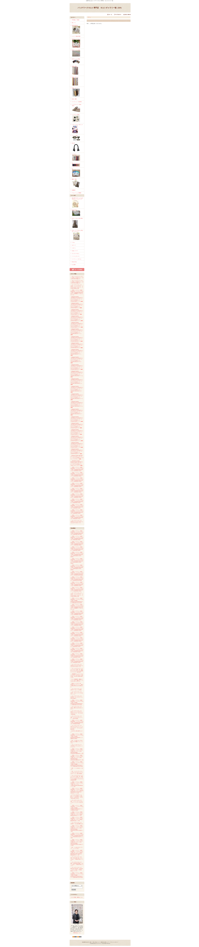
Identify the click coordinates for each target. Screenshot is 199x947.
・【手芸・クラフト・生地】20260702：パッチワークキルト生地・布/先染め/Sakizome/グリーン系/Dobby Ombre (77, 543)
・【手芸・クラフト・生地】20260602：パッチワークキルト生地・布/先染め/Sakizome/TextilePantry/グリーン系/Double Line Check (77, 875)
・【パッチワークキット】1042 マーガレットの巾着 (76, 689)
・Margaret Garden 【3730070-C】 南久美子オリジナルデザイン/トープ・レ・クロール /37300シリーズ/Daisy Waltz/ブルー (77, 312)
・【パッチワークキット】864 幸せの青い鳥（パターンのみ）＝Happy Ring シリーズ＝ (77, 858)
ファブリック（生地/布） (77, 101)
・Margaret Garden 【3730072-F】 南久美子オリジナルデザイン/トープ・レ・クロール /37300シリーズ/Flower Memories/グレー (77, 411)
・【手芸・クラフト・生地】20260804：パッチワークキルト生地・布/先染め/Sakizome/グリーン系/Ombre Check (77, 485)
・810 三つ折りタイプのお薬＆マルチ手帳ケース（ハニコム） (77, 741)
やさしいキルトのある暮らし (77, 219)
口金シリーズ (75, 250)
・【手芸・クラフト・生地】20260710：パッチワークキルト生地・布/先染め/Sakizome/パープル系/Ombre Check (77, 589)
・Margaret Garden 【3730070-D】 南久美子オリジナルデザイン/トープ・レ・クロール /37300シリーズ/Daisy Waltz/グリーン (77, 318)
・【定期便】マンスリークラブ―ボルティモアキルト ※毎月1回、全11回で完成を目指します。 (77, 675)
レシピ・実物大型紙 (76, 36)
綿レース (74, 22)
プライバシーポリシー (114, 942)
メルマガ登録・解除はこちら (77, 897)
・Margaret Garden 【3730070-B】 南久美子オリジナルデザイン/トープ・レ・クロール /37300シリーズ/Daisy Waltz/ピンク (77, 305)
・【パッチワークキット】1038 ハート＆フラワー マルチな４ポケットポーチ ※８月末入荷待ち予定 (77, 286)
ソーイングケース (75, 256)
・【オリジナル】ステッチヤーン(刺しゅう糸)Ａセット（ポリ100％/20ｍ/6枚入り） (77, 277)
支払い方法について (96, 942)
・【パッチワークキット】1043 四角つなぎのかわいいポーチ (77, 707)
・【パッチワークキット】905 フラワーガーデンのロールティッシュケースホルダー (77, 802)
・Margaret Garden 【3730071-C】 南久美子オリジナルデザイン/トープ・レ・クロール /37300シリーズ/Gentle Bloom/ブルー (77, 345)
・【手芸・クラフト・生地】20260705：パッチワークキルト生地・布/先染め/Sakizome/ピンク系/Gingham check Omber (77, 561)
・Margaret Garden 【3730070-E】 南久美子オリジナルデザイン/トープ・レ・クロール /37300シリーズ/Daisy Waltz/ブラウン (77, 325)
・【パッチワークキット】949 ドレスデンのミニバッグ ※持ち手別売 (76, 717)
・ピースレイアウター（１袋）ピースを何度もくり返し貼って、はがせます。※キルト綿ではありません (77, 796)
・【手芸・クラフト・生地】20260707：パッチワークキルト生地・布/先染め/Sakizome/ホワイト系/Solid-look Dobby (77, 573)
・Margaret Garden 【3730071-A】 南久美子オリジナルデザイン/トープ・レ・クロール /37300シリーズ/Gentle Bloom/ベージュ (77, 331)
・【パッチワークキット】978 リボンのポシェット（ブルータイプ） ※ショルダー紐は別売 (77, 727)
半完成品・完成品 (75, 19)
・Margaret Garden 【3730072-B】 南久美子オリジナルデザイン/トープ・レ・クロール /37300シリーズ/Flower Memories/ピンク (77, 381)
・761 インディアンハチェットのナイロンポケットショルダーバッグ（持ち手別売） (77, 772)
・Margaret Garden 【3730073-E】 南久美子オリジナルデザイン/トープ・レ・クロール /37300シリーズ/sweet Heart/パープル (77, 445)
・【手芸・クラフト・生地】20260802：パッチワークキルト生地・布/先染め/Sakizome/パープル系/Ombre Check (77, 474)
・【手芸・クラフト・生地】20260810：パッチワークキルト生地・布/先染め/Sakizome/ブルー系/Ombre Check (77, 517)
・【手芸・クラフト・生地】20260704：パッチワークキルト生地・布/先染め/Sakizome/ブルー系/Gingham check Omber (77, 554)
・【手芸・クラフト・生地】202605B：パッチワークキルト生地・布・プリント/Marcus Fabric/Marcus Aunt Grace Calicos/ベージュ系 (77, 791)
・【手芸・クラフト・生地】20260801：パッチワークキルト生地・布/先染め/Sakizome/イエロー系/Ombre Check (77, 469)
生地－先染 (74, 66)
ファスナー (74, 154)
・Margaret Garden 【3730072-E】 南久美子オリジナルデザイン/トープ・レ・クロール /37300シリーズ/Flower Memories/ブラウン (77, 404)
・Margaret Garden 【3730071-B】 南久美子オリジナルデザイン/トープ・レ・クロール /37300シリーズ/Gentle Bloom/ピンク (77, 339)
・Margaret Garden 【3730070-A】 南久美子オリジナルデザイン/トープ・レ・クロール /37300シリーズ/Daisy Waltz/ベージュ (77, 299)
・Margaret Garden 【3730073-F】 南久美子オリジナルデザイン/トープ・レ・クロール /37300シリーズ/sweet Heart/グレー (77, 451)
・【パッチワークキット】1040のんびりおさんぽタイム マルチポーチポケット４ (77, 521)
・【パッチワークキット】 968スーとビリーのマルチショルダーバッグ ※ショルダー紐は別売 (77, 712)
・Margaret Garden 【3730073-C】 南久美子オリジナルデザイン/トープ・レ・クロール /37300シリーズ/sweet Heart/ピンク (77, 432)
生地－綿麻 (74, 99)
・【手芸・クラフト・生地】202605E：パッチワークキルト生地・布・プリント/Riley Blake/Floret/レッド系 (77, 819)
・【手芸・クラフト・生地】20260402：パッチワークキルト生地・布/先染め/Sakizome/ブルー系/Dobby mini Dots (77, 532)
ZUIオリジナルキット (76, 39)
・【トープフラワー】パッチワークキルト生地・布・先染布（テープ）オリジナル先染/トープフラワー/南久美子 (77, 670)
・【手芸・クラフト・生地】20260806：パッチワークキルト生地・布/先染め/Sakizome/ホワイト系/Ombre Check (77, 495)
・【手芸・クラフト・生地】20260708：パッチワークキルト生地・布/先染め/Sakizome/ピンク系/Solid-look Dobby (77, 578)
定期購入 (74, 190)
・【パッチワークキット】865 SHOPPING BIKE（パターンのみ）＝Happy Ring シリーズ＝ (77, 864)
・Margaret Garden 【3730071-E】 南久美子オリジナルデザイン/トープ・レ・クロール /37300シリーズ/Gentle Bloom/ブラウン (77, 359)
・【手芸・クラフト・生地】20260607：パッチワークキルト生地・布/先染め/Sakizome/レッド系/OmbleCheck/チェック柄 (77, 835)
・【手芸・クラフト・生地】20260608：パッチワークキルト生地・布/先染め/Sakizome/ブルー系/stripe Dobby (77, 722)
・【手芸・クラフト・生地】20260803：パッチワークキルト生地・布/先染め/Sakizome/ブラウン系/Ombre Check (77, 479)
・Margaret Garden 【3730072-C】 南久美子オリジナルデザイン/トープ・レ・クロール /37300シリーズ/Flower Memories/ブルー (77, 388)
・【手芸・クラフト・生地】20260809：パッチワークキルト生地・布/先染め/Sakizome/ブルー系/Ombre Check (77, 511)
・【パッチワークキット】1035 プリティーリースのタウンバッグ (77, 693)
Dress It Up (74, 261)
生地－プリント (75, 77)
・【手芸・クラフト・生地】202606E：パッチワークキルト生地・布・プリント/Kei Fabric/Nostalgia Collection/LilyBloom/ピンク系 (77, 751)
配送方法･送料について (105, 942)
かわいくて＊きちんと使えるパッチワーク (77, 231)
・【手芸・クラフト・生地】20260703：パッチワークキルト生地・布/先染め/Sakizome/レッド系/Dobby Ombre (77, 548)
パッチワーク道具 (75, 114)
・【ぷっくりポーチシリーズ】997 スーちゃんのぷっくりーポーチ (77, 746)
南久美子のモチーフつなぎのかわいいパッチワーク (77, 198)
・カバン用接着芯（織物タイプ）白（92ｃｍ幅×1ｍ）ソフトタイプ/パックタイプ (77, 680)
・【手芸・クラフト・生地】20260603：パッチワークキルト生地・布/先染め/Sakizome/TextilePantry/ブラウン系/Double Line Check (77, 764)
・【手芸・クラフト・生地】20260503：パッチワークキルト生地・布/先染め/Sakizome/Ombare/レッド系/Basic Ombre (77, 736)
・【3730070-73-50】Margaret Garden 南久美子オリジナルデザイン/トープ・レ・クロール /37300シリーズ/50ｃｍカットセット (77, 463)
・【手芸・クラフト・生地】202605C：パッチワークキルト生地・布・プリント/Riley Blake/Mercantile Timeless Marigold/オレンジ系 (77, 853)
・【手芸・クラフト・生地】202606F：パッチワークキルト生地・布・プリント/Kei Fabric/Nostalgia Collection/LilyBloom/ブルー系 (77, 757)
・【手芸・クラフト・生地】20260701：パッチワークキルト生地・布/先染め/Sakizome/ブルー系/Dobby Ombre (77, 538)
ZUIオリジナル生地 (76, 50)
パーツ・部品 (75, 135)
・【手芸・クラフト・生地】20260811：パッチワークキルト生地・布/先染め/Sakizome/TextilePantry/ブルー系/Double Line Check (77, 600)
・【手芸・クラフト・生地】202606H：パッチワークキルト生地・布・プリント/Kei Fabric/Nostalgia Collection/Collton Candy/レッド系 (77, 828)
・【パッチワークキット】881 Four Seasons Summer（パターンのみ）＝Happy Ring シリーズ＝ (77, 869)
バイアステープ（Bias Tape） (76, 105)
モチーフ (74, 245)
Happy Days (74, 210)
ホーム (89, 17)
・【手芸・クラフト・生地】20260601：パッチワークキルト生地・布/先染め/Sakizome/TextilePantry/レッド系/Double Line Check (77, 702)
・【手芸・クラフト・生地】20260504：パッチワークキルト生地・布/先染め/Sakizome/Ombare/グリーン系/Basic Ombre (77, 808)
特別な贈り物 (75, 25)
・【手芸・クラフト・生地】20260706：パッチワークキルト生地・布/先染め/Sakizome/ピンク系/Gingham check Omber (77, 567)
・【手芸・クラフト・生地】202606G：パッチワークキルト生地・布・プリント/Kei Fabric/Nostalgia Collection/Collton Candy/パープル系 (77, 842)
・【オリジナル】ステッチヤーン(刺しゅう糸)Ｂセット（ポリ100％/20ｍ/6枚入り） (77, 282)
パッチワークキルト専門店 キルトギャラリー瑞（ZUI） (100, 8)
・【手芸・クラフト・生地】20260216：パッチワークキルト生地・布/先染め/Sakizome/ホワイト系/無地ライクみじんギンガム (77, 292)
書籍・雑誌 (74, 179)
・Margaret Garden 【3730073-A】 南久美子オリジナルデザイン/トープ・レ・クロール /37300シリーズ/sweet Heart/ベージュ (77, 419)
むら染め (74, 264)
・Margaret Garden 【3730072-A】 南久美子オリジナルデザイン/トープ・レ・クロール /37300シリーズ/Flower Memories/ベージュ (77, 373)
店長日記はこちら (77, 932)
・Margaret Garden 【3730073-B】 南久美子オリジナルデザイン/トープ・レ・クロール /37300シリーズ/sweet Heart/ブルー (77, 425)
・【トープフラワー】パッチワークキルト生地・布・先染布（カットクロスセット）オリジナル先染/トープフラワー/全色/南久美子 (77, 778)
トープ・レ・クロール (76, 259)
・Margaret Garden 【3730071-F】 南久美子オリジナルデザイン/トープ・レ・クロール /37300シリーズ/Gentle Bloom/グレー (77, 367)
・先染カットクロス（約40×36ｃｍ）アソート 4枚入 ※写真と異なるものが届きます (77, 685)
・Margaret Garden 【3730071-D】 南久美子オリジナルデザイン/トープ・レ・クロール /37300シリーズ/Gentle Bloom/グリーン (77, 352)
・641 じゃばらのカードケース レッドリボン (76, 848)
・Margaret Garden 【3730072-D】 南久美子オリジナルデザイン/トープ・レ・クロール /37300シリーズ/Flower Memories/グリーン (77, 396)
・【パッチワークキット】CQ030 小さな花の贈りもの (77, 823)
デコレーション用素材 (76, 192)
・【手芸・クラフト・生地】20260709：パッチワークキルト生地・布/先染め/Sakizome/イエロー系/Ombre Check (77, 584)
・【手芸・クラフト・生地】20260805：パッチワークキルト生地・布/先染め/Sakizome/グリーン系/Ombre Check (77, 490)
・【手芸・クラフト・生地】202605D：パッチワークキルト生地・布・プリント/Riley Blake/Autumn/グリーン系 (77, 813)
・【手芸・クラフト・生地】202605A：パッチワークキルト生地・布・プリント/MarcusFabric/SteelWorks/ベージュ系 (77, 784)
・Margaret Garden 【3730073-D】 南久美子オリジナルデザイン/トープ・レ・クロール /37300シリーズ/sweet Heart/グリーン (77, 438)
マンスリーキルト (75, 253)
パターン (74, 248)
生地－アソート (75, 88)
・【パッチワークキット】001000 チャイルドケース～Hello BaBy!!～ (77, 697)
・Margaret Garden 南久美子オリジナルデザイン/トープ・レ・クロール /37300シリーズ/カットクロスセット (77, 457)
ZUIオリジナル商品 (76, 59)
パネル (73, 242)
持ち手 (73, 143)
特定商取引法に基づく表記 (86, 942)
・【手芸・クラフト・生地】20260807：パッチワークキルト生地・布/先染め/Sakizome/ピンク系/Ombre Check (77, 501)
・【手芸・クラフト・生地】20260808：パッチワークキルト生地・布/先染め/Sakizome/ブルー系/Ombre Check (77, 506)
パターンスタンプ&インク (77, 124)
